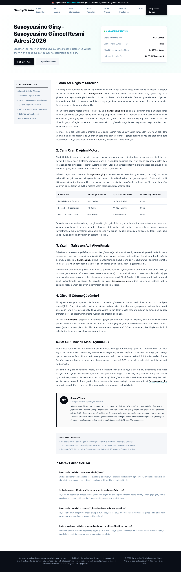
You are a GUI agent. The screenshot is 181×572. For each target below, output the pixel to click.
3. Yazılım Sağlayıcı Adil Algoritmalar (31, 100)
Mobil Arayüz (107, 10)
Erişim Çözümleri (40, 10)
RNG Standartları (74, 10)
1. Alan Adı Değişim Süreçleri (28, 91)
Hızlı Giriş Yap (24, 62)
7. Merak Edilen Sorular (26, 118)
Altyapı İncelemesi (47, 61)
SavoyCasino (24, 10)
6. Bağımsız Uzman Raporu (27, 114)
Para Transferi (91, 10)
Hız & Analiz (57, 10)
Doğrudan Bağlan (154, 10)
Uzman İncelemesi (124, 10)
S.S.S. (141, 8)
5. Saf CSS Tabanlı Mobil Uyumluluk (31, 109)
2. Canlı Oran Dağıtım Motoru (28, 96)
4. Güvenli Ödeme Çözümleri (28, 105)
